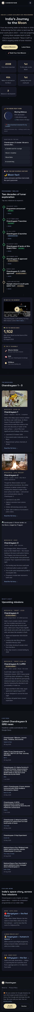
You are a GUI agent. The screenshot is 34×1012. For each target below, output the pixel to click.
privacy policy (8, 1001)
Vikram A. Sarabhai (10, 153)
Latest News (26, 47)
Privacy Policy (13, 987)
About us (4, 987)
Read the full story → (11, 448)
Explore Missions (10, 47)
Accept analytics (10, 1006)
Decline (23, 1006)
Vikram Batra (9, 157)
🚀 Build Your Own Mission (17, 53)
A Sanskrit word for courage (13, 148)
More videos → (21, 320)
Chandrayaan (10, 983)
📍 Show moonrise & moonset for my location (16, 125)
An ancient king (9, 161)
